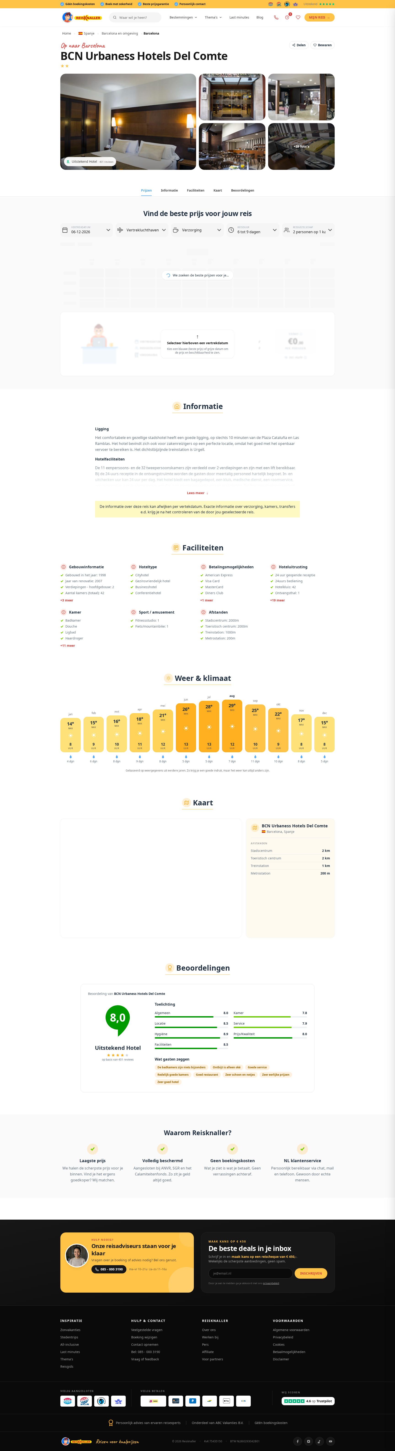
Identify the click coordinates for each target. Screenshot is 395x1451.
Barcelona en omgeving (120, 33)
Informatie (169, 190)
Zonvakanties (70, 1330)
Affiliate (208, 1352)
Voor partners (212, 1359)
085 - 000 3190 (112, 1269)
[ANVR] (270, 4)
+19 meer (277, 600)
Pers (205, 1344)
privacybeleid (271, 1283)
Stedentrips (69, 1337)
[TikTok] (319, 1441)
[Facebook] (298, 1441)
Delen (301, 45)
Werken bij (210, 1337)
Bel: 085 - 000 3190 (145, 1352)
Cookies (279, 1344)
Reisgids (66, 1366)
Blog (259, 17)
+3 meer (66, 600)
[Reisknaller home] (82, 17)
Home (66, 33)
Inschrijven (311, 1273)
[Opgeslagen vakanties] (298, 17)
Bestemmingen (181, 17)
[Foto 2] (232, 97)
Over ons (209, 1330)
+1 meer (206, 600)
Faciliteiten (195, 190)
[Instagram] (308, 1441)
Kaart (218, 190)
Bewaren (325, 45)
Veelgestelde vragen (147, 1330)
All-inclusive (69, 1344)
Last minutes (239, 17)
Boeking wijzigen (144, 1337)
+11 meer (67, 645)
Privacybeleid (283, 1337)
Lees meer (197, 492)
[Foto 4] (232, 146)
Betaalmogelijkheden (289, 1352)
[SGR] (279, 4)
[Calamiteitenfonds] (287, 4)
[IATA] (295, 4)
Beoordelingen (242, 190)
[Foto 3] (301, 97)
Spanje (89, 33)
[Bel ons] (276, 17)
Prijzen (146, 190)
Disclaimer (281, 1359)
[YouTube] (330, 1441)
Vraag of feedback (145, 1359)
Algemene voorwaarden (291, 1330)
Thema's (211, 17)
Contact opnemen (144, 1344)
